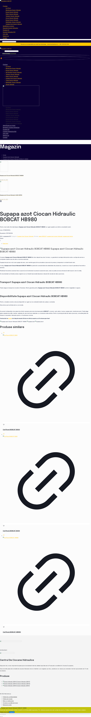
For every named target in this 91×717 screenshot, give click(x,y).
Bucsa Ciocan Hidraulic (12, 70)
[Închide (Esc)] (5, 714)
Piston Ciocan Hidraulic (12, 76)
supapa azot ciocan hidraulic (54, 236)
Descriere (5, 243)
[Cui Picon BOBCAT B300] (10, 436)
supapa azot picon (68, 236)
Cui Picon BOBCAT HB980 (12, 632)
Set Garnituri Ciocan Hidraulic (14, 72)
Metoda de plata (7, 705)
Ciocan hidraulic (10, 84)
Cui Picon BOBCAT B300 (11, 531)
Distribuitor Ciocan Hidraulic (13, 82)
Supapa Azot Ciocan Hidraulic (14, 78)
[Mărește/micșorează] (0, 714)
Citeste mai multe (4, 712)
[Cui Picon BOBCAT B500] (10, 335)
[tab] (46, 243)
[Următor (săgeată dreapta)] (2, 716)
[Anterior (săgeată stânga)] (0, 716)
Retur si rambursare (8, 701)
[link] (16, 41)
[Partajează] (3, 714)
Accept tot (12, 712)
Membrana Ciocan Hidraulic (13, 68)
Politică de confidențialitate (10, 697)
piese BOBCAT (43, 236)
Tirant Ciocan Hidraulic (12, 80)
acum (10, 318)
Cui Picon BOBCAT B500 (11, 429)
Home (4, 155)
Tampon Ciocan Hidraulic (12, 74)
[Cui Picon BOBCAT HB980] (10, 537)
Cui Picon (8, 66)
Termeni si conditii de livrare (10, 703)
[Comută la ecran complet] (2, 714)
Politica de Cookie (7, 699)
